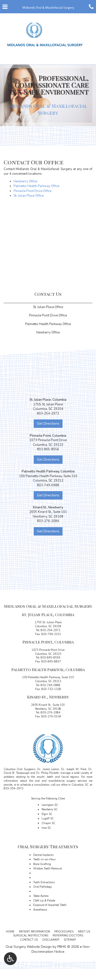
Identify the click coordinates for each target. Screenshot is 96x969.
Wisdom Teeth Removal (47, 868)
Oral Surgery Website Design (29, 946)
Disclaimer (50, 940)
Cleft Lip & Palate (44, 900)
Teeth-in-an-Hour (44, 859)
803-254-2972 (50, 630)
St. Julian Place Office (29, 195)
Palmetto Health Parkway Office (36, 186)
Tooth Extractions (44, 882)
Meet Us (84, 932)
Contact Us (48, 294)
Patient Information (34, 932)
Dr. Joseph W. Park (73, 769)
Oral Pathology (42, 887)
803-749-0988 (50, 685)
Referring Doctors (68, 935)
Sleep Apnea (40, 896)
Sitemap (70, 940)
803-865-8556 (50, 657)
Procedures (64, 932)
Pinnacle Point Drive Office (32, 191)
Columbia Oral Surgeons (19, 769)
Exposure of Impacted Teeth (49, 905)
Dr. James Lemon (48, 769)
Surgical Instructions (30, 935)
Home (10, 932)
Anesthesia (40, 910)
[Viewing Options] (10, 958)
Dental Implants (43, 855)
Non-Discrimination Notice (61, 949)
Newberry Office (25, 181)
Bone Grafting (42, 864)
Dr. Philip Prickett (47, 773)
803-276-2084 (50, 712)
